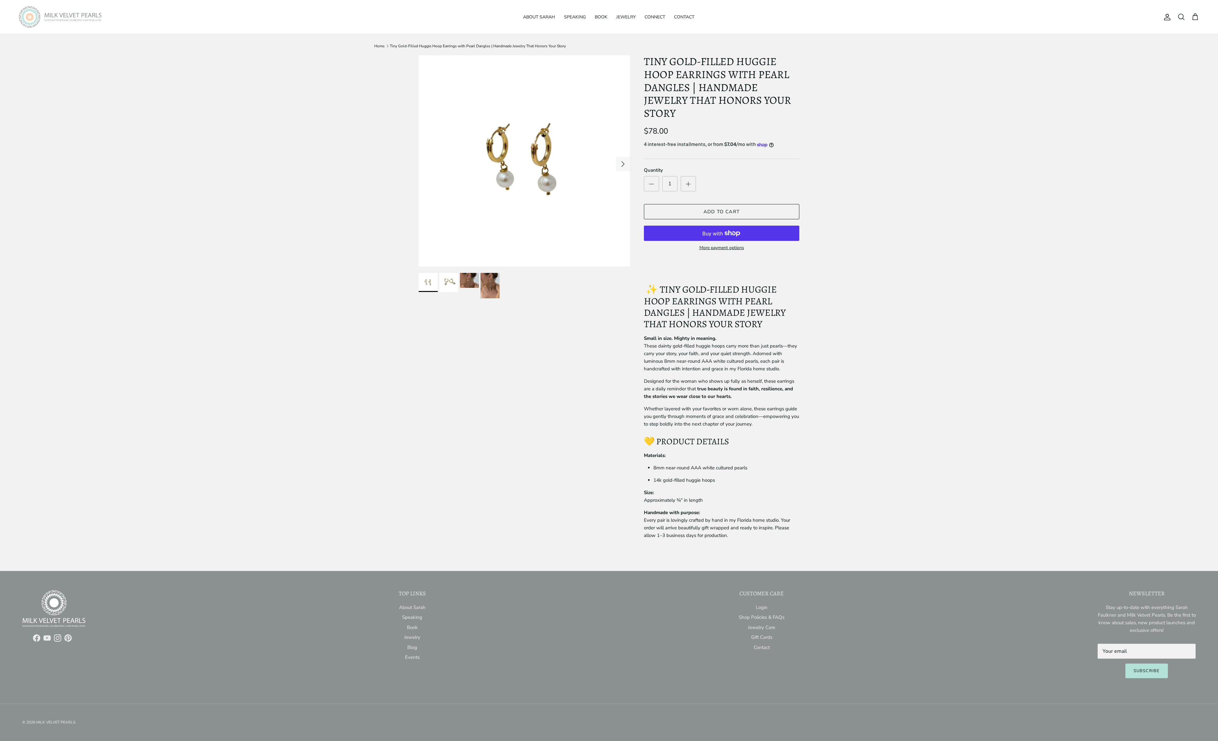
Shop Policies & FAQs (761, 617)
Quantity (653, 170)
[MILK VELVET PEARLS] (60, 17)
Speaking (575, 17)
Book (601, 17)
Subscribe (1146, 671)
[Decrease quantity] (651, 183)
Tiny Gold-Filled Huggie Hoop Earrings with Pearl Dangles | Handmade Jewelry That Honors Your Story (478, 46)
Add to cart (722, 211)
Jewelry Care (761, 627)
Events (412, 657)
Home (379, 46)
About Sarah (539, 17)
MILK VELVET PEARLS (55, 722)
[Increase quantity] (688, 183)
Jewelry (626, 17)
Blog (412, 647)
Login (762, 607)
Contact (684, 17)
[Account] (1166, 17)
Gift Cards (761, 637)
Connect (655, 17)
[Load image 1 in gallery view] (524, 161)
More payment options (721, 248)
